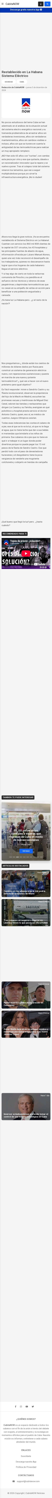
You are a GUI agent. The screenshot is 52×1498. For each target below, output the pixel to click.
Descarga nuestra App (26, 1461)
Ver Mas (26, 851)
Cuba (22, 82)
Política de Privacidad (26, 1467)
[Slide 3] (17, 857)
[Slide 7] (31, 857)
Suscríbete (26, 1456)
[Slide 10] (41, 857)
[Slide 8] (34, 857)
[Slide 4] (21, 857)
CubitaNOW (12, 4)
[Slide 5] (24, 857)
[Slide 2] (14, 857)
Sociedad (9, 82)
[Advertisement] (26, 41)
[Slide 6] (27, 857)
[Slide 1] (10, 857)
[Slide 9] (38, 857)
